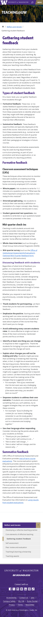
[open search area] (32, 2)
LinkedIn (25, 589)
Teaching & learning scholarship (18, 552)
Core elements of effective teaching (19, 534)
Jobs (32, 597)
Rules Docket (32, 601)
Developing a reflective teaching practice (21, 530)
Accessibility (11, 597)
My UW (21, 601)
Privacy (12, 604)
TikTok (33, 589)
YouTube (21, 589)
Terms (20, 604)
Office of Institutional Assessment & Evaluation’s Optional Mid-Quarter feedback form (20, 253)
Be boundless (21, 575)
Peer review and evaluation (16, 547)
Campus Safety (9, 601)
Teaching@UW (3, 26)
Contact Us (23, 597)
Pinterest (29, 589)
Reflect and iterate (14, 27)
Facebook (10, 589)
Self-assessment (12, 543)
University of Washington (4, 2)
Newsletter (29, 604)
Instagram (17, 589)
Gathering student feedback (19, 539)
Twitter (13, 589)
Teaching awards (12, 556)
